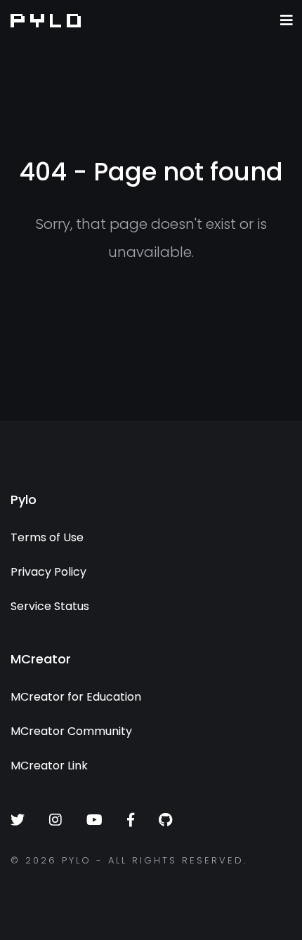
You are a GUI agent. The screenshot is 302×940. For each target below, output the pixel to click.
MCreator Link (49, 765)
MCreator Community (71, 731)
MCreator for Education (76, 697)
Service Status (50, 606)
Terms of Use (47, 537)
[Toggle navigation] (286, 20)
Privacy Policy (48, 572)
